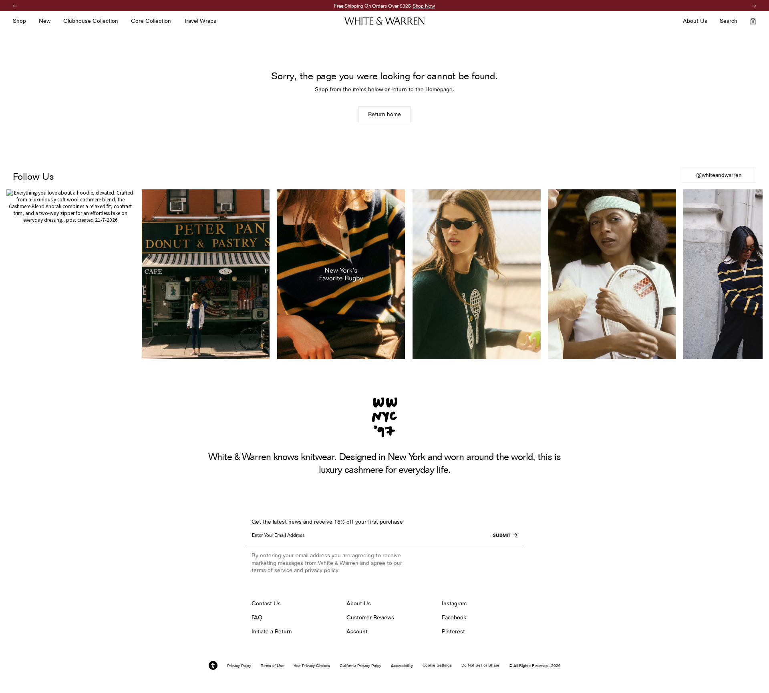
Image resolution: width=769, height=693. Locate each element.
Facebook (454, 617)
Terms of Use (272, 665)
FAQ (257, 617)
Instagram (454, 603)
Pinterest (453, 631)
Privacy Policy (239, 665)
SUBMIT (501, 535)
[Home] (384, 21)
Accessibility (402, 665)
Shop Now (424, 6)
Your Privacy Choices (312, 665)
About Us (358, 603)
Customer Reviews (370, 617)
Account (357, 631)
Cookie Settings (437, 665)
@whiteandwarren (719, 175)
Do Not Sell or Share (480, 665)
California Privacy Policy (360, 665)
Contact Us (266, 603)
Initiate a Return (272, 631)
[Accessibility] (213, 665)
